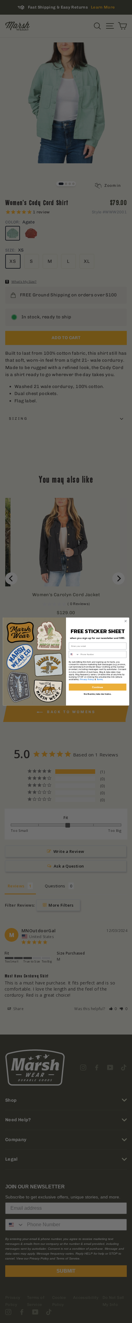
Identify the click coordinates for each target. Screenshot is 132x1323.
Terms (100, 679)
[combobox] (74, 654)
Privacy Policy (87, 679)
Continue (97, 687)
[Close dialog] (125, 620)
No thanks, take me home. (97, 694)
